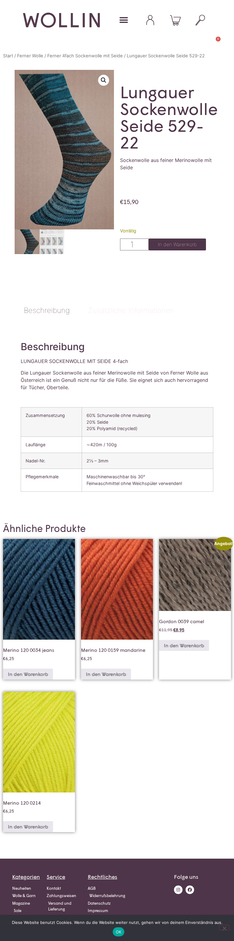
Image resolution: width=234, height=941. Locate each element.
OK (119, 931)
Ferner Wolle (30, 56)
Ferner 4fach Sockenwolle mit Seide (85, 56)
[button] (103, 80)
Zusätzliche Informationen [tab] (131, 310)
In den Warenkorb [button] (28, 674)
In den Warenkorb (177, 244)
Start (8, 56)
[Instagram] (178, 889)
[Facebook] (190, 889)
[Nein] (224, 927)
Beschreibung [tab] (47, 310)
